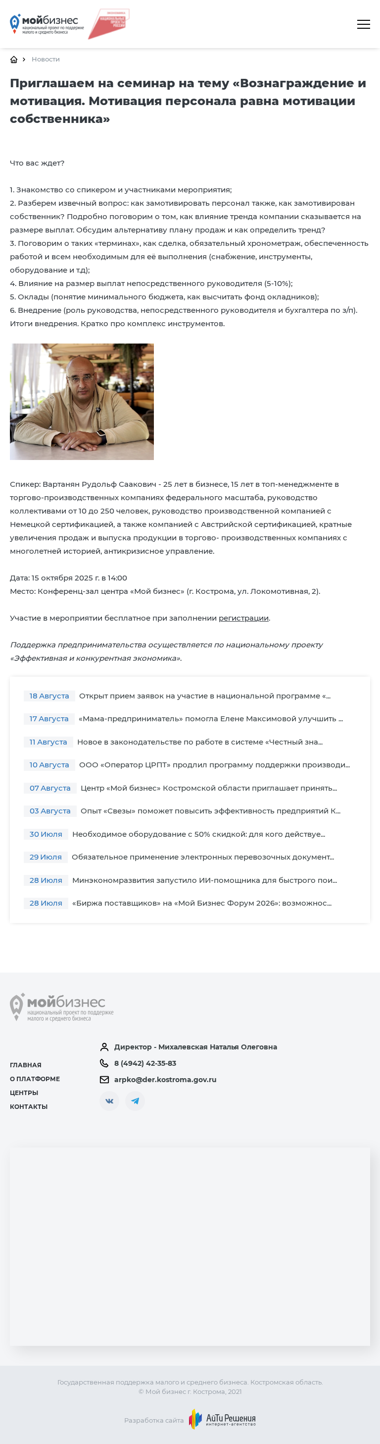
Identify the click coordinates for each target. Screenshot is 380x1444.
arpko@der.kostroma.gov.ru (165, 1079)
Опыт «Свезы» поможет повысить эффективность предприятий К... (185, 810)
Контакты (29, 1106)
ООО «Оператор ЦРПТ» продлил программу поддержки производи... (190, 764)
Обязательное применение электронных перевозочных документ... (182, 857)
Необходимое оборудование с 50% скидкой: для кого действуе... (177, 834)
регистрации (244, 618)
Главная (26, 1065)
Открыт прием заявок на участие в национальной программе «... (180, 695)
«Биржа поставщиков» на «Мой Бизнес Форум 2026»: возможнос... (181, 903)
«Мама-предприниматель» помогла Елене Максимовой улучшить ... (186, 718)
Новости (46, 59)
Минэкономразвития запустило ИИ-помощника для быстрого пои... (183, 880)
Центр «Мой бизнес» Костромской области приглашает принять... (183, 788)
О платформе (35, 1079)
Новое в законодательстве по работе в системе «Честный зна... (176, 742)
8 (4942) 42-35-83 (145, 1063)
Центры (24, 1093)
